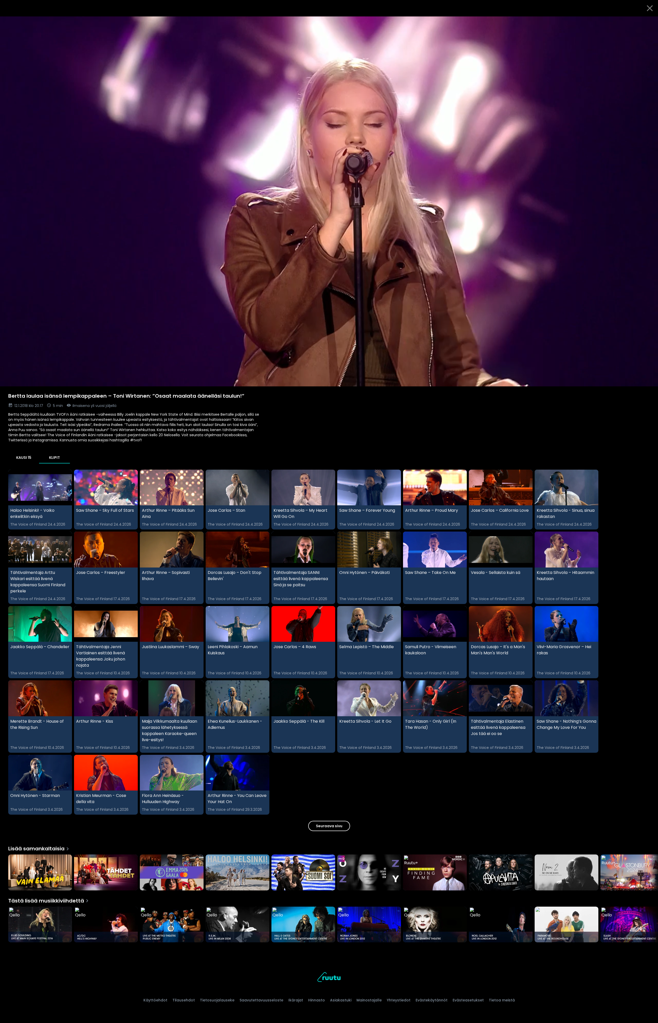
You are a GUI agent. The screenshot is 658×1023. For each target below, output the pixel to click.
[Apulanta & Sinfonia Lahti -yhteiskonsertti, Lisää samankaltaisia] (501, 872)
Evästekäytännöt (431, 1000)
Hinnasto (316, 1000)
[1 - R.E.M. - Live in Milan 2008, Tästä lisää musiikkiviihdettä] (237, 925)
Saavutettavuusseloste (261, 1000)
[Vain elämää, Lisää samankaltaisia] (40, 872)
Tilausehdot (183, 1000)
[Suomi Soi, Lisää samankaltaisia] (303, 872)
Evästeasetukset (468, 1000)
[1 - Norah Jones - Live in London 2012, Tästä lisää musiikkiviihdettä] (369, 925)
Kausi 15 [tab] (23, 457)
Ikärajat (295, 1000)
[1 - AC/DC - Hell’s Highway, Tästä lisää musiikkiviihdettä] (106, 925)
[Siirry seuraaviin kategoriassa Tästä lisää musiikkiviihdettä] (650, 925)
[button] (329, 201)
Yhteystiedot (398, 1000)
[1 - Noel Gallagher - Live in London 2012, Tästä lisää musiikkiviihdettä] (501, 925)
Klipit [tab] (54, 457)
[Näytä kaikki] (329, 871)
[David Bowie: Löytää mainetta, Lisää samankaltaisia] (435, 872)
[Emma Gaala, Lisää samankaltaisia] (172, 872)
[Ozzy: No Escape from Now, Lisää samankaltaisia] (369, 872)
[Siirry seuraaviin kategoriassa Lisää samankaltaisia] (650, 872)
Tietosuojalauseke (217, 1000)
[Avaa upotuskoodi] (648, 22)
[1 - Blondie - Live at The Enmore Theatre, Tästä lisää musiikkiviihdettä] (435, 925)
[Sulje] (650, 8)
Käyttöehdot (155, 1000)
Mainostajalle (369, 1000)
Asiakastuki (340, 1000)
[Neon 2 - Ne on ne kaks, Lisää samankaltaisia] (566, 872)
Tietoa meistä (502, 1000)
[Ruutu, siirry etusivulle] (329, 978)
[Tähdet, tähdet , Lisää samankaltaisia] (106, 872)
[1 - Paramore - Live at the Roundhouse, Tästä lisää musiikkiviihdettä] (566, 925)
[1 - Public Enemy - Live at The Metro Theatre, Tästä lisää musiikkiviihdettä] (172, 925)
